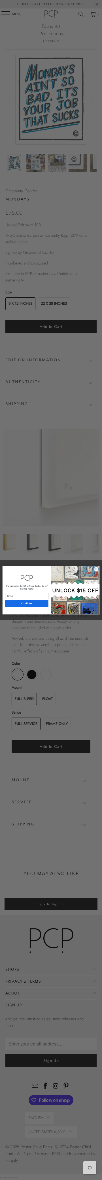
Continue (26, 603)
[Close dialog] (96, 569)
